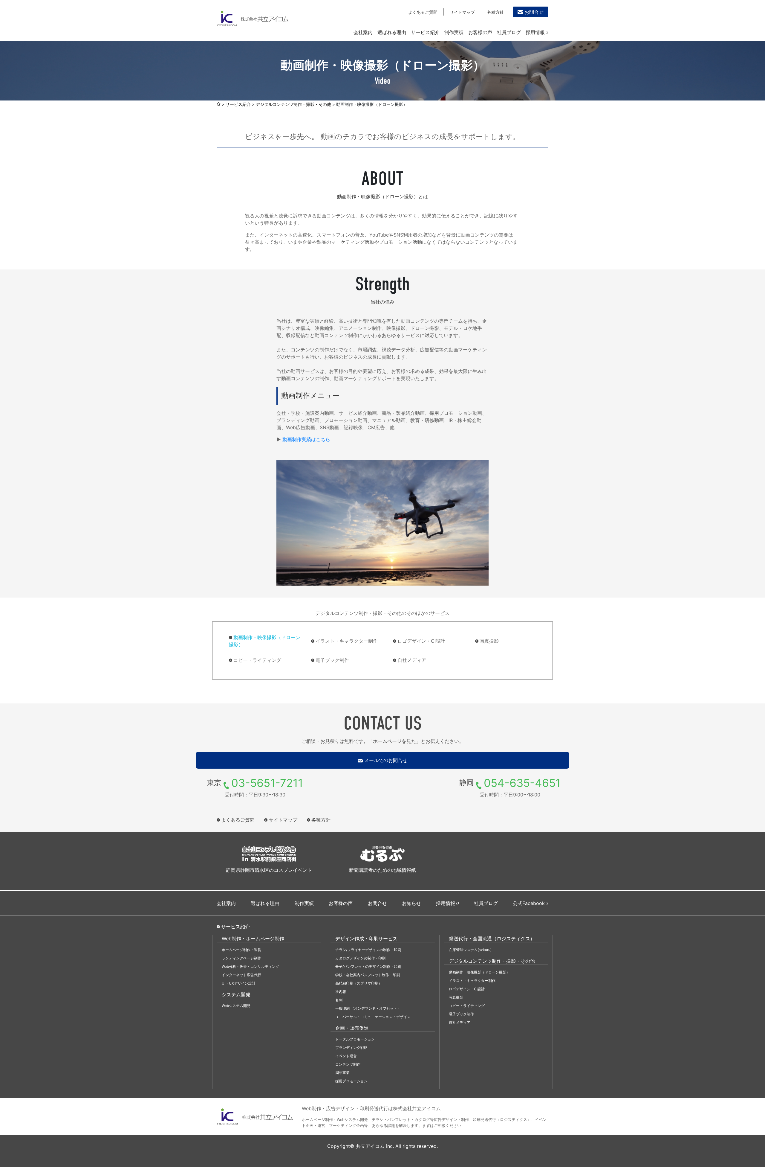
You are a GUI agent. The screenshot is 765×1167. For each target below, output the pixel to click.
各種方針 (495, 12)
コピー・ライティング (257, 660)
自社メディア (411, 660)
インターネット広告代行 (241, 975)
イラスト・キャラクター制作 (347, 641)
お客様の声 (480, 32)
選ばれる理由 (391, 32)
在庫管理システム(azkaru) (470, 949)
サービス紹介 (425, 32)
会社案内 (363, 32)
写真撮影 (489, 641)
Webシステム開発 (236, 1005)
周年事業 (342, 1072)
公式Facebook (529, 903)
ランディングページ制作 (241, 958)
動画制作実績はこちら (306, 439)
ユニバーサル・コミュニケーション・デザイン (373, 1016)
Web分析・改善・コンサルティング (250, 966)
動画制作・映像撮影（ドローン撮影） (264, 641)
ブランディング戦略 (351, 1047)
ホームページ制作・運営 (241, 949)
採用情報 (535, 32)
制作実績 (453, 32)
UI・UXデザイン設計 (238, 983)
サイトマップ (462, 12)
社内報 (340, 991)
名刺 (338, 1000)
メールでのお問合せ (385, 760)
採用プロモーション (351, 1081)
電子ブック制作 (332, 660)
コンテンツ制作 (347, 1064)
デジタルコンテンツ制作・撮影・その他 (293, 104)
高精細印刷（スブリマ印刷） (358, 983)
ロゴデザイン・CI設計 (421, 641)
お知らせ (411, 903)
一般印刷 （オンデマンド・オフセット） (368, 1008)
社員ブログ (509, 32)
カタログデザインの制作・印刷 (360, 958)
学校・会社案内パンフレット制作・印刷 (367, 975)
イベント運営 (346, 1056)
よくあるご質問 (422, 12)
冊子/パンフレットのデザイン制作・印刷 (368, 966)
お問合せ (534, 12)
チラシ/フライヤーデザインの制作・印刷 (368, 949)
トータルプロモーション (355, 1039)
